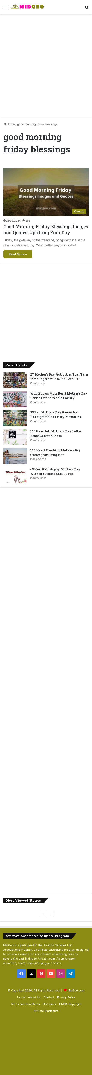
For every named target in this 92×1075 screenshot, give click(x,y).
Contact (49, 997)
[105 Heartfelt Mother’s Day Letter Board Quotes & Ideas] (15, 437)
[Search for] (87, 8)
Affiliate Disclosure (46, 1011)
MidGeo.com (75, 990)
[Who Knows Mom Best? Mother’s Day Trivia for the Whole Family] (15, 399)
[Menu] (5, 8)
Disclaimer (49, 1004)
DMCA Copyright (70, 1004)
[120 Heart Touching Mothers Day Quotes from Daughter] (15, 456)
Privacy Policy (66, 997)
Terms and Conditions (25, 1004)
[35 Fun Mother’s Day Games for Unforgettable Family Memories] (15, 418)
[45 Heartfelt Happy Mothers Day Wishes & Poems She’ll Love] (15, 475)
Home (10, 124)
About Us (34, 997)
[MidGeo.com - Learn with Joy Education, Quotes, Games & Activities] (28, 7)
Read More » (18, 254)
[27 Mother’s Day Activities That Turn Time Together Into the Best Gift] (15, 380)
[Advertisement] (46, 64)
